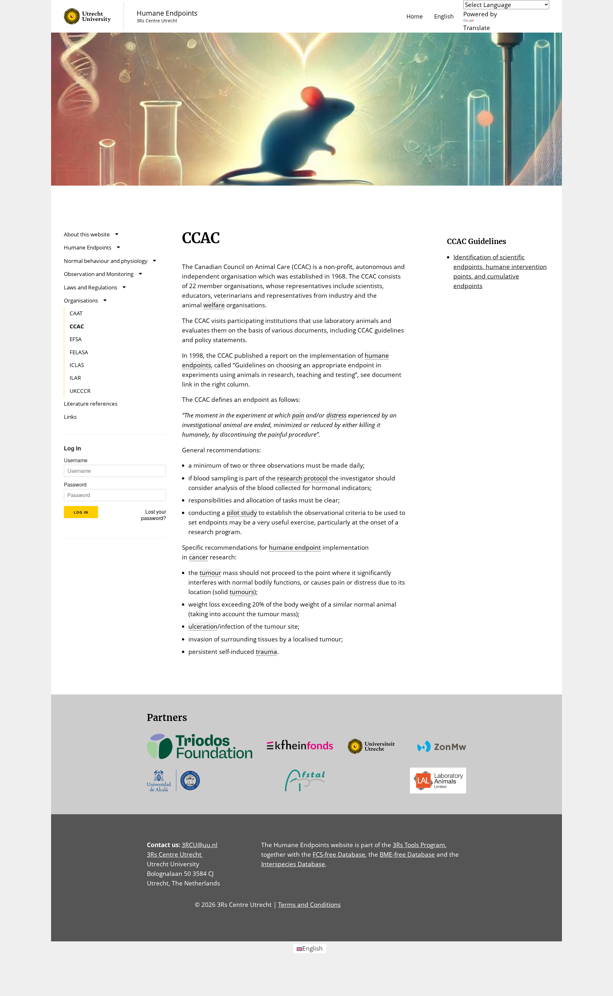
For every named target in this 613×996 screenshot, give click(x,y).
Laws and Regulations (90, 287)
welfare (214, 305)
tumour (210, 573)
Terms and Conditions (309, 904)
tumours (242, 592)
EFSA (76, 339)
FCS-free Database (339, 854)
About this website (87, 234)
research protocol (302, 478)
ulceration (202, 626)
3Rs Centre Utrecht (175, 854)
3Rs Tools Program (419, 845)
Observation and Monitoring (98, 274)
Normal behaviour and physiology (106, 260)
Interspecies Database (293, 864)
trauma (266, 651)
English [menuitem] (312, 948)
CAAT (76, 313)
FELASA (79, 352)
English (444, 16)
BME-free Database (407, 854)
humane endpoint (295, 547)
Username (75, 460)
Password (75, 484)
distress (336, 415)
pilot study (242, 513)
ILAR (75, 377)
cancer (198, 557)
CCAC (77, 326)
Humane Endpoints (87, 247)
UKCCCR (80, 391)
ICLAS (77, 365)
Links (70, 416)
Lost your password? (153, 515)
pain (298, 415)
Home (414, 16)
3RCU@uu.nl (199, 845)
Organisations (81, 300)
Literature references (90, 403)
